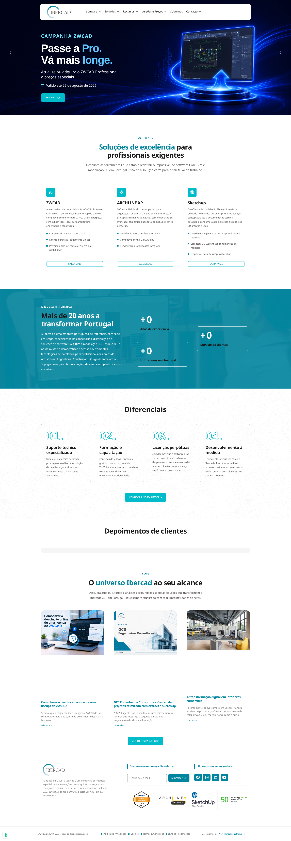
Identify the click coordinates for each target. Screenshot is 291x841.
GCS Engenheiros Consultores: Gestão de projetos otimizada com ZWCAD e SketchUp (145, 729)
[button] (93, 12)
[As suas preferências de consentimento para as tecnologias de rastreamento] (6, 835)
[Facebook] (198, 802)
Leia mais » (46, 749)
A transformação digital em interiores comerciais (214, 724)
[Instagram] (207, 802)
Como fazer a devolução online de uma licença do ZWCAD (68, 729)
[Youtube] (224, 802)
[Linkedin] (215, 802)
